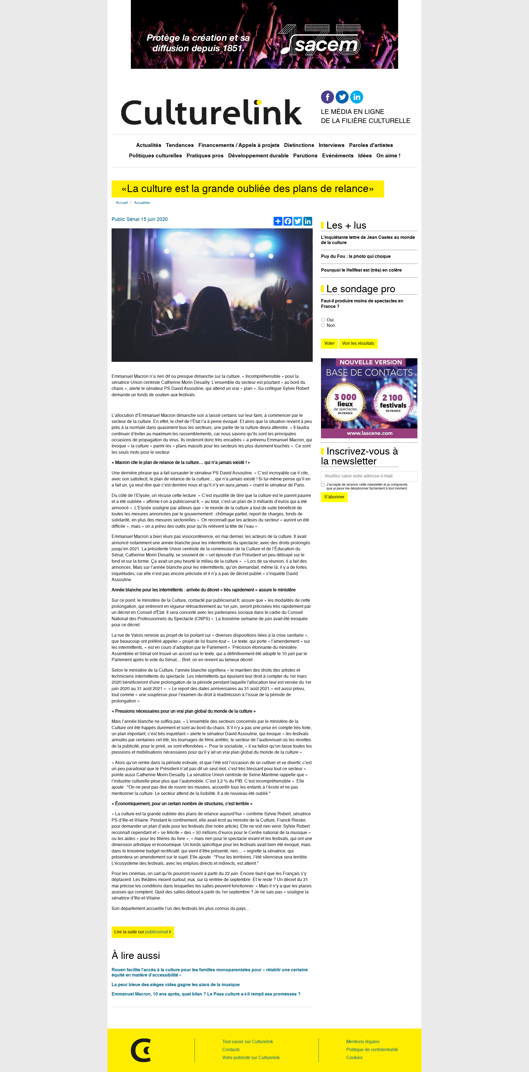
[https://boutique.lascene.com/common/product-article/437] (369, 398)
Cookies (354, 1058)
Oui (330, 320)
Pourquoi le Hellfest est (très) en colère (361, 270)
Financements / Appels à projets (239, 145)
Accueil (122, 203)
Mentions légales (363, 1042)
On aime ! (388, 155)
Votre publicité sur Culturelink (251, 1058)
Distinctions (299, 145)
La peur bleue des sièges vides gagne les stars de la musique (176, 985)
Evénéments (338, 155)
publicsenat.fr (158, 932)
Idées (365, 155)
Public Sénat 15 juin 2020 (140, 219)
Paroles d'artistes (371, 145)
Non (331, 326)
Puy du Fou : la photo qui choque (356, 257)
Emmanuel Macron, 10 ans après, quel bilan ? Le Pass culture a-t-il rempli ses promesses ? (206, 994)
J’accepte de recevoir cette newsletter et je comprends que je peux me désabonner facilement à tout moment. (367, 486)
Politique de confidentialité (372, 1050)
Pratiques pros (205, 155)
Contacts (231, 1050)
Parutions (305, 155)
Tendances (180, 145)
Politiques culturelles (155, 155)
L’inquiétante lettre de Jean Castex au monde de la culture (368, 240)
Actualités (148, 145)
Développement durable (258, 155)
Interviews (332, 145)
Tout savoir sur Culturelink (247, 1042)
